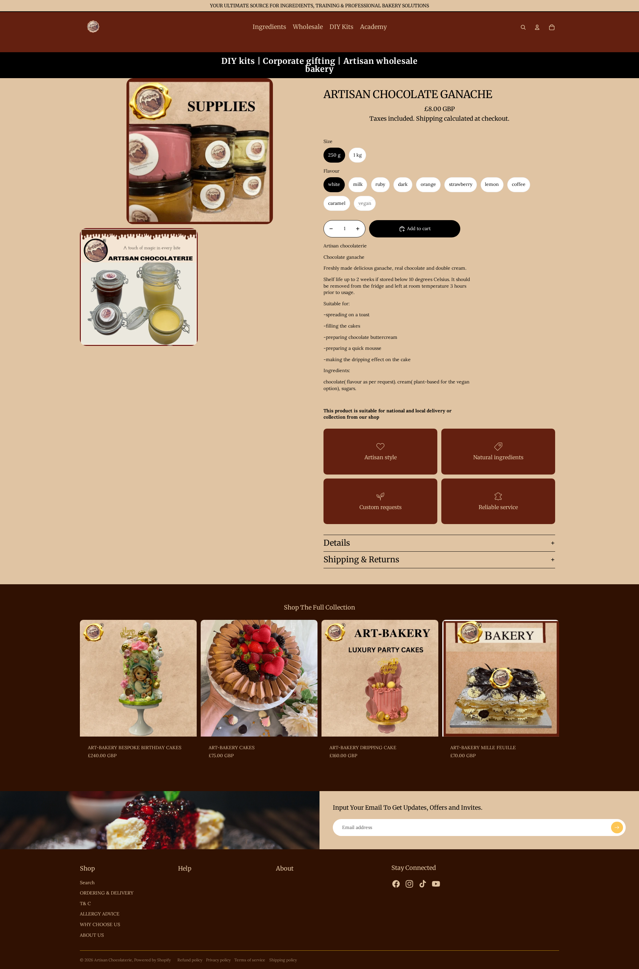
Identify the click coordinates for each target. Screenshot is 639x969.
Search (87, 883)
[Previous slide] (90, 678)
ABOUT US (92, 935)
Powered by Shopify (152, 959)
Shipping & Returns (361, 559)
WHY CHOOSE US (100, 924)
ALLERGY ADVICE (99, 914)
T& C (85, 903)
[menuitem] (269, 27)
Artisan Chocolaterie (113, 959)
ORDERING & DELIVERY (106, 893)
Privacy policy (218, 959)
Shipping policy (283, 959)
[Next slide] (187, 678)
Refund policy (189, 959)
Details (336, 543)
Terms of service (249, 959)
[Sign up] (617, 828)
